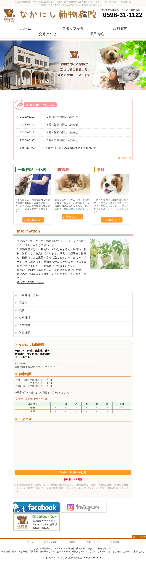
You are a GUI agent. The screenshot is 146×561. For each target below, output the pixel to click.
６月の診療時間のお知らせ (62, 140)
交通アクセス (49, 34)
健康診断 (24, 332)
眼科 (22, 310)
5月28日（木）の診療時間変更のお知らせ (71, 148)
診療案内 (120, 28)
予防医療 (24, 325)
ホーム (25, 28)
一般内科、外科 (29, 295)
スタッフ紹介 (73, 28)
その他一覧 (126, 158)
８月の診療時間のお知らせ (62, 124)
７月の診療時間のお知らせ (62, 132)
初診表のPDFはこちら (30, 282)
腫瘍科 (23, 302)
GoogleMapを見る (75, 472)
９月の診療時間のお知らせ (62, 116)
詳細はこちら (35, 219)
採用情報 (97, 34)
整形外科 (24, 317)
